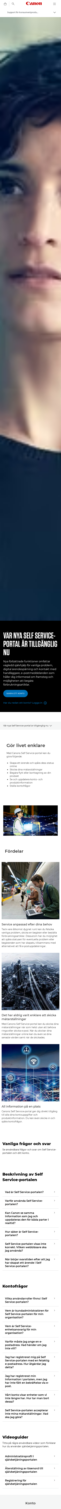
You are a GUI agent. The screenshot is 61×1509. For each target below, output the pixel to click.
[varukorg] (5, 3)
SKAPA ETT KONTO (16, 693)
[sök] (13, 3)
